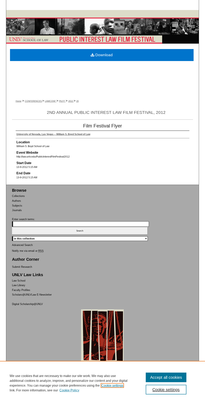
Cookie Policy (69, 390)
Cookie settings (112, 385)
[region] (102, 383)
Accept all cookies (166, 377)
